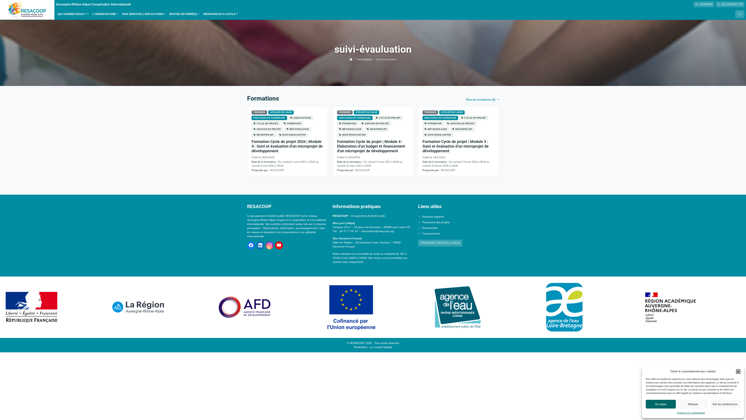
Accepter (661, 404)
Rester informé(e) (183, 14)
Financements (431, 233)
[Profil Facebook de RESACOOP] (251, 245)
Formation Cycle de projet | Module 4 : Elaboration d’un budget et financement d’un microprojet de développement (371, 146)
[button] (738, 371)
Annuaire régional (433, 216)
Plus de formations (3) (480, 99)
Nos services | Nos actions (142, 14)
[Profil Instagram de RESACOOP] (270, 245)
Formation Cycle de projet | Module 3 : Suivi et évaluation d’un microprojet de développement (456, 146)
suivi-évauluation (294, 135)
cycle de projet (267, 123)
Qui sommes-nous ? (72, 14)
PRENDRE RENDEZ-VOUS (440, 243)
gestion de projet (269, 129)
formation (294, 123)
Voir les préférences (725, 404)
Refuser (693, 404)
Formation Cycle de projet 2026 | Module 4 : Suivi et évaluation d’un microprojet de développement (287, 146)
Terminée (259, 112)
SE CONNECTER (732, 4)
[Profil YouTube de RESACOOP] (279, 245)
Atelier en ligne (281, 112)
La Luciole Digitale (381, 347)
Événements (430, 227)
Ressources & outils (219, 14)
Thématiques (364, 59)
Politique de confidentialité (691, 413)
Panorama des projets (436, 222)
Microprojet (265, 135)
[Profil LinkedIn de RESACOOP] (260, 245)
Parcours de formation (269, 118)
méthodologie (299, 129)
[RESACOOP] (27, 9)
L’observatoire (104, 14)
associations (302, 118)
